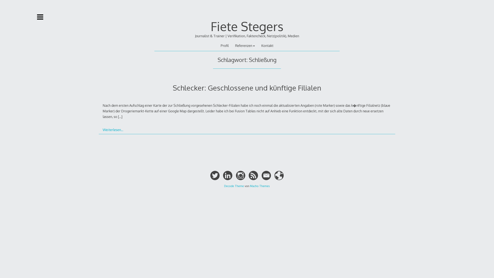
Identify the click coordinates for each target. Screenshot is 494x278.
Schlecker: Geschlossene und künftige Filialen (247, 87)
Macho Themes (260, 186)
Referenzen (243, 45)
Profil (225, 45)
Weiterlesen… (113, 130)
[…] (120, 116)
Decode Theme (234, 186)
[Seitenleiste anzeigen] (40, 17)
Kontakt (267, 45)
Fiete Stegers (247, 26)
